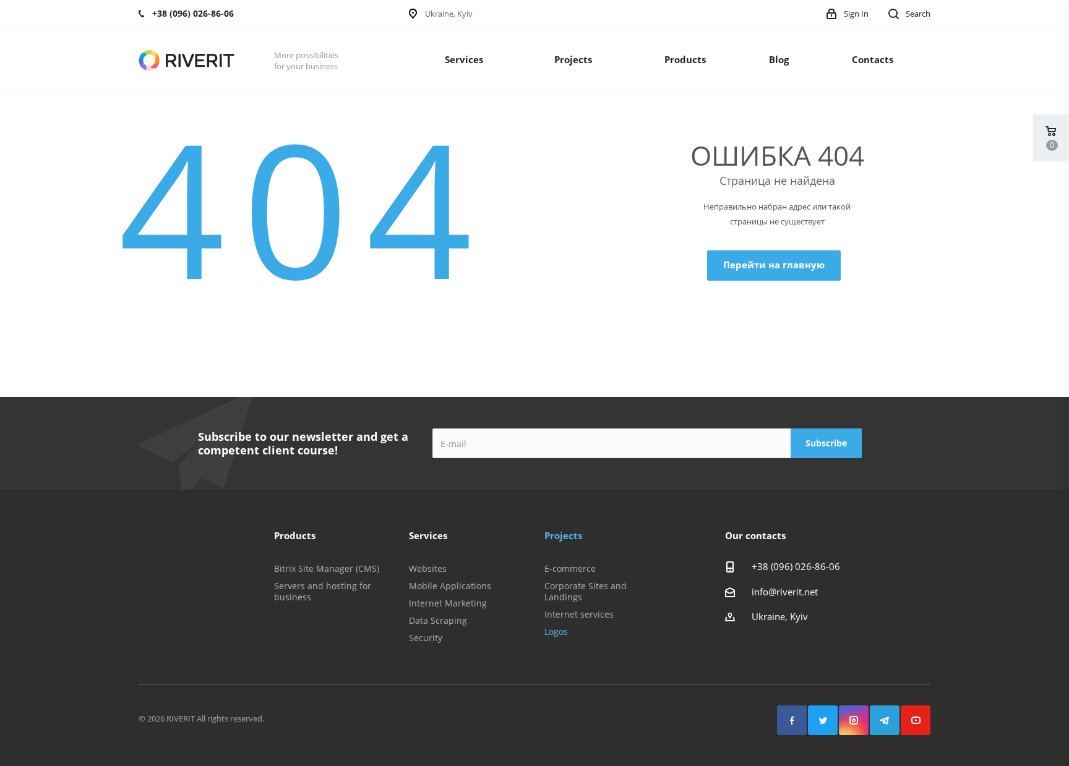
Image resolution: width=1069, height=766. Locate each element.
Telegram (884, 720)
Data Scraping (438, 620)
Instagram (854, 720)
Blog (779, 59)
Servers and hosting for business (322, 591)
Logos (556, 631)
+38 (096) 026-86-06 (796, 566)
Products (685, 59)
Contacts (872, 59)
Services (464, 59)
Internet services (579, 614)
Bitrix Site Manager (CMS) (326, 568)
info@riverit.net (785, 591)
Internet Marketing (448, 603)
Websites (428, 568)
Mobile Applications (450, 586)
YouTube (915, 720)
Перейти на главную (774, 264)
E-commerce (570, 568)
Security (425, 638)
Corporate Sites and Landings (585, 591)
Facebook (792, 720)
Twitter (823, 720)
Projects (573, 59)
